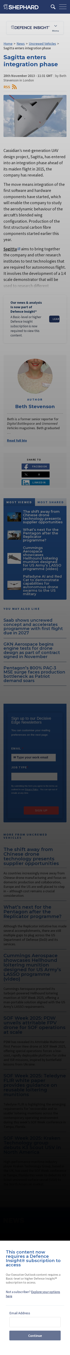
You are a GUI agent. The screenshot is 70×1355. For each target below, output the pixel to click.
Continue (35, 1335)
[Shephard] (21, 6)
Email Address (19, 1313)
